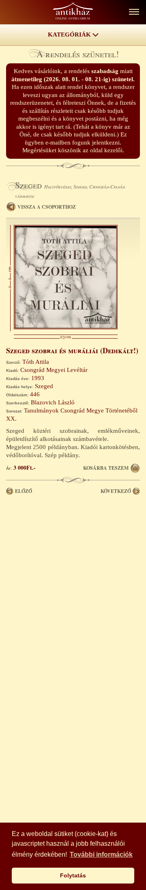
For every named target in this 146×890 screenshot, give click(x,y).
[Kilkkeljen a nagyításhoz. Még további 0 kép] (66, 327)
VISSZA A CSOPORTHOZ (46, 206)
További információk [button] (101, 854)
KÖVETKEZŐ (116, 491)
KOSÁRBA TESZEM (106, 467)
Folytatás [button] (73, 875)
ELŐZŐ (23, 491)
